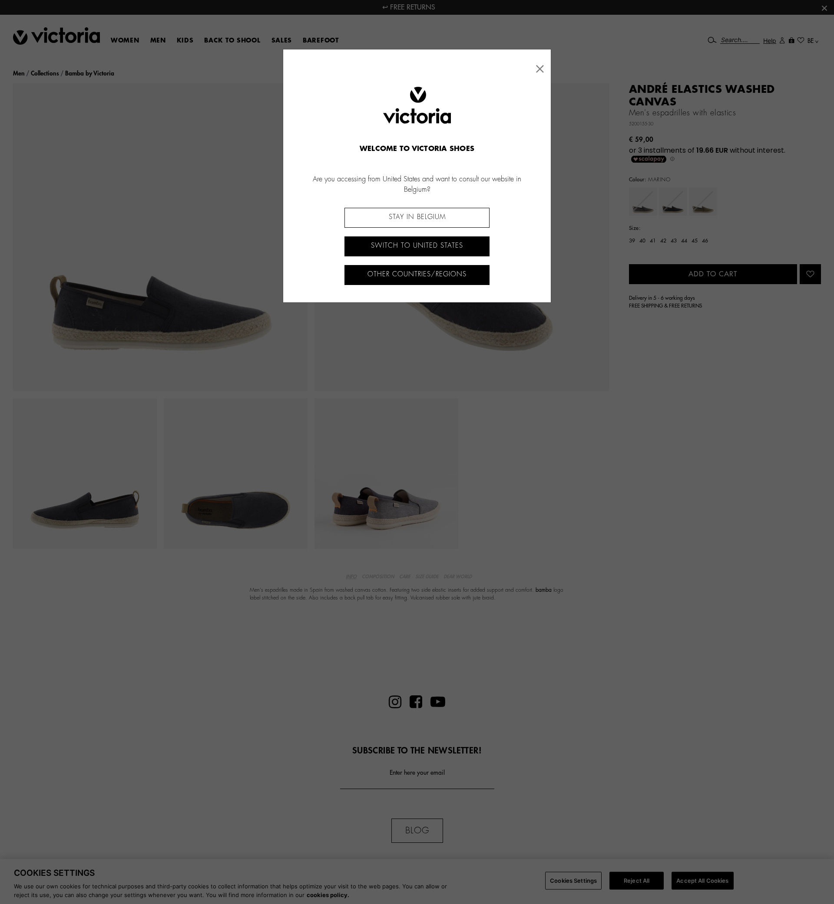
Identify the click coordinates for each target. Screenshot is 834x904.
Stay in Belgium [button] (417, 217)
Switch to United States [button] (417, 245)
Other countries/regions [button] (417, 274)
